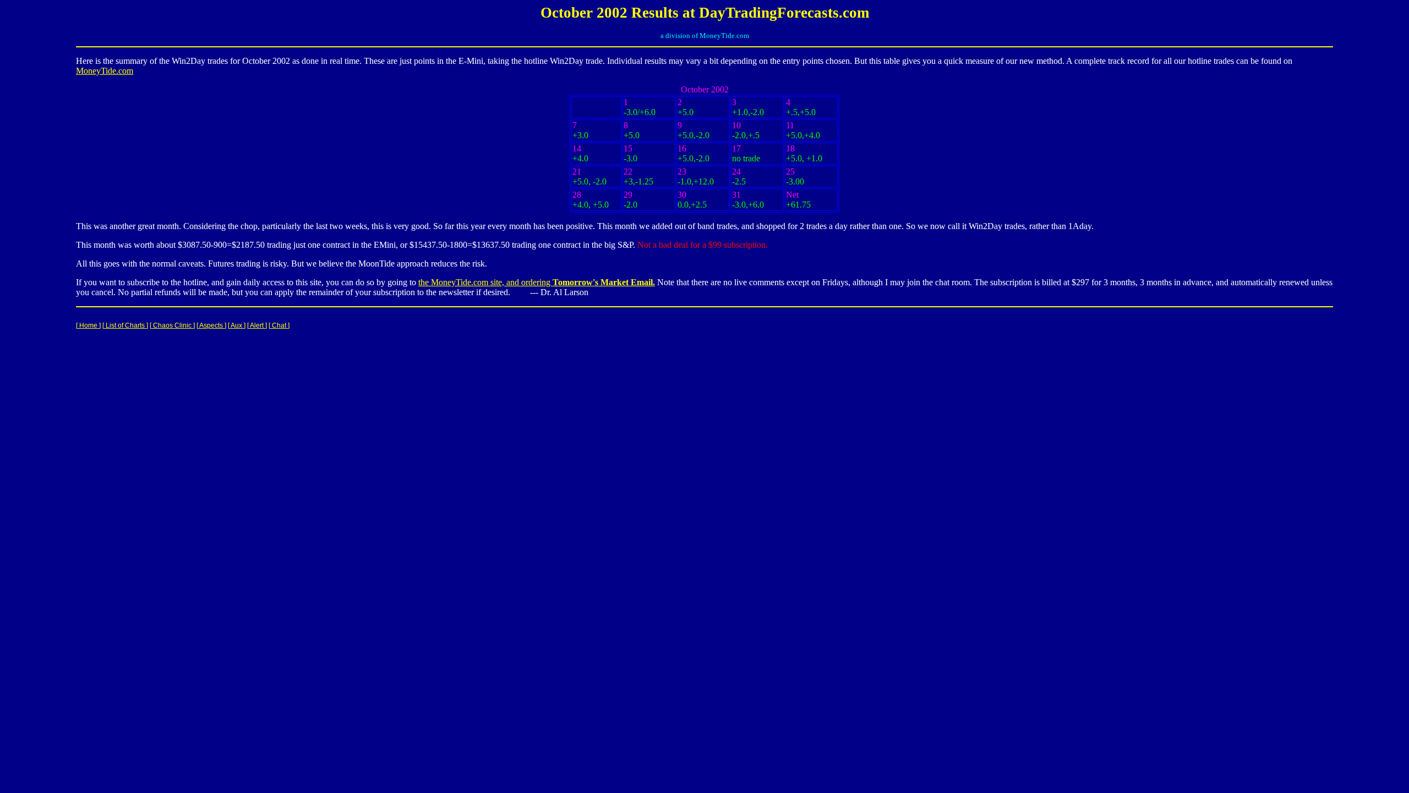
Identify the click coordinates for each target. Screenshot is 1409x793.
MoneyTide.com (104, 70)
